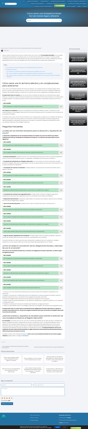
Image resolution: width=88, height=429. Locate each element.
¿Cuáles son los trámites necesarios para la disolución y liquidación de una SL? (26, 71)
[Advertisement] (44, 37)
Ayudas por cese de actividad (58, 1)
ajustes (49, 427)
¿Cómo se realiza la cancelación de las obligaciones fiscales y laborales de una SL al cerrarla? (31, 73)
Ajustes (64, 427)
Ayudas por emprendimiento (37, 3)
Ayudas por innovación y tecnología (76, 3)
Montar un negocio (71, 6)
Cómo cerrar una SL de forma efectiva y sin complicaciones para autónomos (24, 67)
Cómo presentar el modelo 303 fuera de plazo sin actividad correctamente (15, 347)
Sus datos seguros (34, 420)
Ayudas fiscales (44, 1)
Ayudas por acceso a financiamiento (43, 6)
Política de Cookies (34, 417)
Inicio (24, 1)
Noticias (84, 6)
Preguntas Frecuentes (12, 69)
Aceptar (57, 427)
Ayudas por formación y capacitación (76, 1)
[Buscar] (15, 4)
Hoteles (79, 6)
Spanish (58, 5)
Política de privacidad (34, 415)
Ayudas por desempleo (32, 1)
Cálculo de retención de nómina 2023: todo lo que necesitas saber (49, 347)
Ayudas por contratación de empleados (56, 3)
